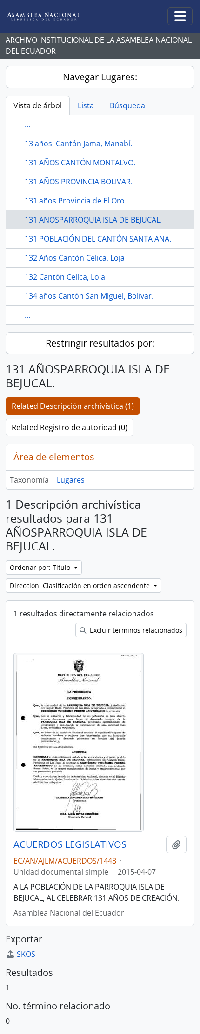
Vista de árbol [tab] (37, 105)
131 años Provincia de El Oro (75, 201)
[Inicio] (51, 16)
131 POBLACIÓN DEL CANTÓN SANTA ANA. (98, 239)
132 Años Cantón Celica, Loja (75, 258)
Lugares (71, 480)
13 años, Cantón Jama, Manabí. (78, 143)
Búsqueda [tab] (127, 105)
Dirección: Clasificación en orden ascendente (81, 585)
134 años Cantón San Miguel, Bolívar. (89, 296)
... (27, 124)
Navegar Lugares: (100, 77)
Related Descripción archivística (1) (73, 406)
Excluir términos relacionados (135, 630)
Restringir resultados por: (100, 343)
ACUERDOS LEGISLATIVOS (70, 844)
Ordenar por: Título (41, 567)
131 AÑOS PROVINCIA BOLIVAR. (79, 182)
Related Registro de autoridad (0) (69, 427)
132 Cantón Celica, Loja (65, 277)
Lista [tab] (86, 105)
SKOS (26, 954)
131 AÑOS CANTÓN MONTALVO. (80, 162)
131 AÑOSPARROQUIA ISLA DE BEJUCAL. (93, 220)
